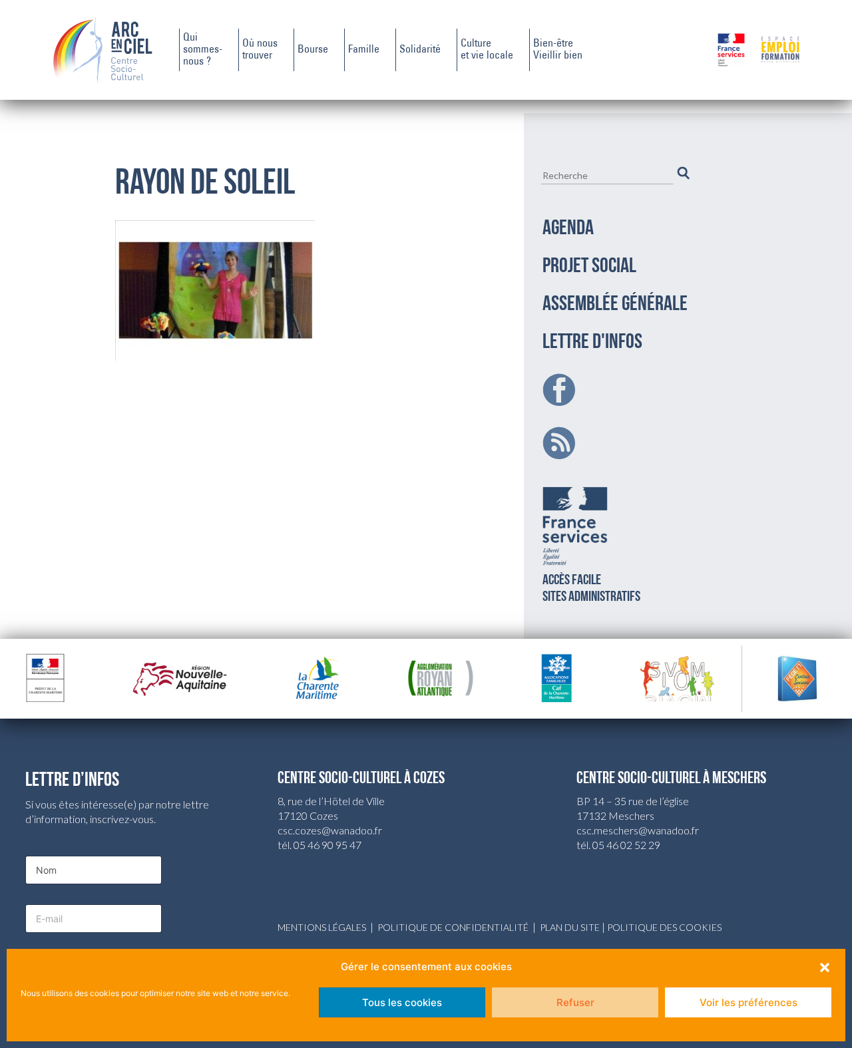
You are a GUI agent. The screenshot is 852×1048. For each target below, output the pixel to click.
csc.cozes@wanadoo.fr (330, 830)
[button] (824, 966)
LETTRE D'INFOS (592, 342)
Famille (363, 50)
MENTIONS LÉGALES (322, 927)
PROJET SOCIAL (589, 266)
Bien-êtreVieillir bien (557, 50)
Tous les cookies (402, 1002)
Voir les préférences (748, 1002)
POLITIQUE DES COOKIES (664, 927)
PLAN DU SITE (570, 927)
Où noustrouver (260, 50)
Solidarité (420, 50)
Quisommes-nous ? (202, 50)
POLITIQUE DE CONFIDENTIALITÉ (453, 927)
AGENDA (568, 229)
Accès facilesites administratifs (591, 589)
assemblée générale (615, 304)
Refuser (575, 1002)
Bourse (313, 50)
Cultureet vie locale (487, 50)
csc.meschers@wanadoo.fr (637, 830)
